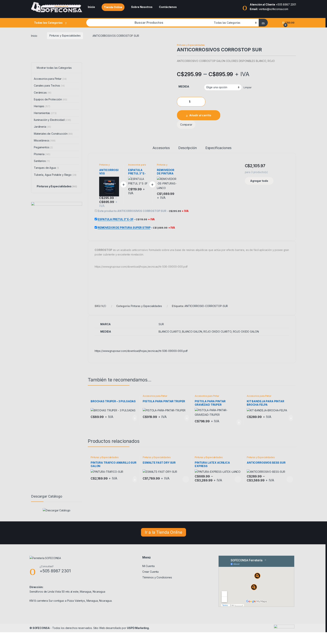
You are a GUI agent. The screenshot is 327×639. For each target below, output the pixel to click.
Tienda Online (113, 7)
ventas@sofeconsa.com (273, 9)
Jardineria (42, 126)
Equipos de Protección (50, 99)
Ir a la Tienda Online (163, 532)
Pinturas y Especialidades (65, 35)
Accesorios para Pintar (137, 166)
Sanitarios (42, 160)
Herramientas (45, 113)
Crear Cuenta (150, 571)
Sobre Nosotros (141, 7)
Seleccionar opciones (181, 479)
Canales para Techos (49, 85)
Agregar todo (259, 180)
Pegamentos (43, 147)
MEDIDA (183, 86)
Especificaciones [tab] (218, 148)
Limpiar (248, 87)
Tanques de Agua (46, 167)
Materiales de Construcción (53, 133)
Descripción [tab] (187, 148)
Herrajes (42, 106)
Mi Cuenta (148, 566)
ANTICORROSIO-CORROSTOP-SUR (206, 306)
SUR (161, 324)
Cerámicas (42, 92)
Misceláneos (44, 140)
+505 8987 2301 (286, 4)
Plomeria (42, 154)
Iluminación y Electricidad (52, 119)
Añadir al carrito (200, 115)
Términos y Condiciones (157, 577)
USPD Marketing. (138, 628)
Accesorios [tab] (161, 148)
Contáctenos (168, 7)
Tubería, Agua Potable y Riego (55, 174)
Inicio (91, 7)
